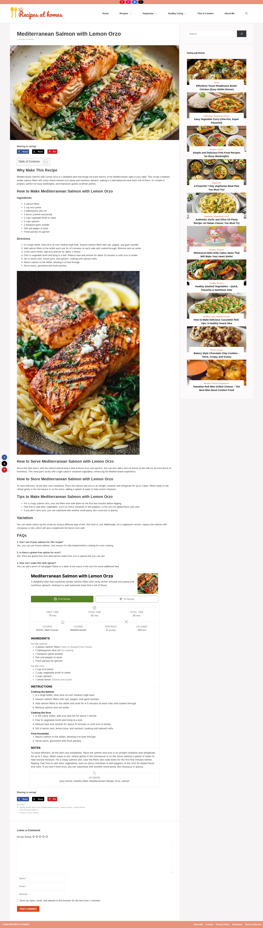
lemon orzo (36, 807)
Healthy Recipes (217, 283)
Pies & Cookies (206, 13)
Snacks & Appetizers (220, 383)
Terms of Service (253, 924)
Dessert (220, 250)
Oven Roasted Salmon (29, 810)
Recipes (124, 13)
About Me (230, 13)
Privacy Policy (222, 924)
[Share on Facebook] (4, 457)
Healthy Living (175, 13)
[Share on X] (4, 463)
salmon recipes (66, 807)
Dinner (22, 805)
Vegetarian (148, 13)
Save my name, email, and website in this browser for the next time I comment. (60, 900)
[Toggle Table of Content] (44, 162)
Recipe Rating (24, 837)
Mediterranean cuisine (50, 807)
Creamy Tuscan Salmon (29, 813)
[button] (246, 13)
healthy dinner (25, 807)
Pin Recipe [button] (128, 599)
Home (105, 13)
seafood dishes (79, 807)
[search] (241, 33)
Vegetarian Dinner (221, 116)
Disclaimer (237, 924)
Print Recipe (64, 599)
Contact (209, 924)
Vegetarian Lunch (221, 216)
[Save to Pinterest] (4, 470)
